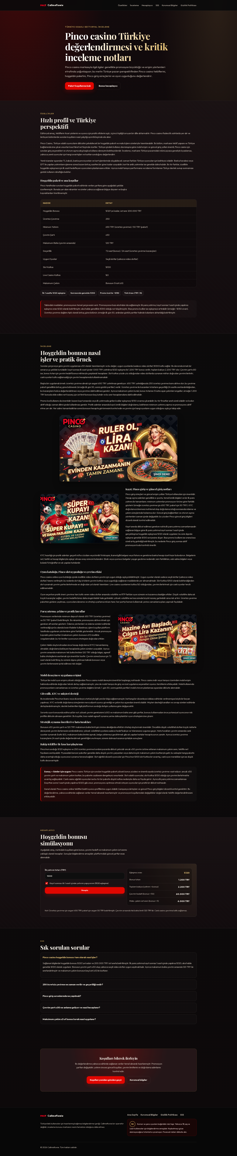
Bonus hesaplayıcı (108, 85)
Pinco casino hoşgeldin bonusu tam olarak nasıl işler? (70, 957)
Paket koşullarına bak (79, 85)
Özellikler (122, 5)
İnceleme (134, 5)
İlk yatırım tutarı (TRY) (55, 870)
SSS (157, 5)
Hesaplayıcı (147, 5)
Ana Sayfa (132, 1114)
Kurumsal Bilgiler (170, 5)
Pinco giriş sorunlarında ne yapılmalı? (62, 996)
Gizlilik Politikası (188, 5)
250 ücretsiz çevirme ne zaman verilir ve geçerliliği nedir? (73, 984)
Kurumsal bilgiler (138, 1080)
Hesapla (84, 890)
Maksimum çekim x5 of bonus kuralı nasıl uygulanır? (69, 1019)
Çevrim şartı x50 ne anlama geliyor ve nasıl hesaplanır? (71, 1007)
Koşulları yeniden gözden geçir (106, 1080)
